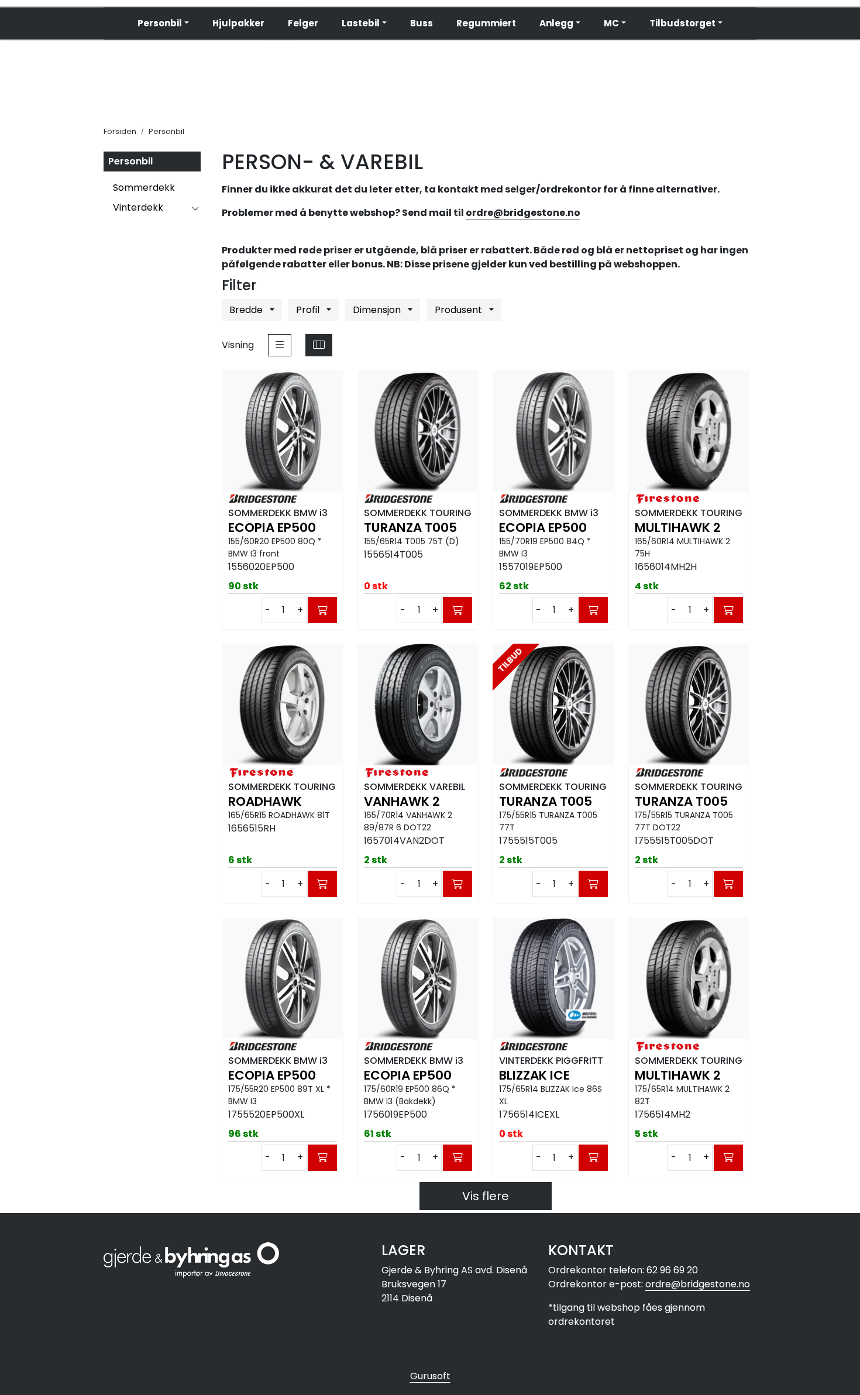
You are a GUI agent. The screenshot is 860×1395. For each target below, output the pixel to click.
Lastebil (361, 23)
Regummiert (486, 23)
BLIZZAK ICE (534, 1075)
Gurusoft (430, 1376)
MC (611, 23)
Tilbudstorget (682, 23)
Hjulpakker (238, 23)
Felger (303, 23)
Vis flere (485, 1196)
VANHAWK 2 (402, 801)
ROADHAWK (265, 801)
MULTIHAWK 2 (678, 527)
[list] (279, 345)
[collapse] (195, 208)
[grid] (318, 345)
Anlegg (556, 23)
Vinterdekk (138, 207)
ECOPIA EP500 (272, 527)
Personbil (159, 23)
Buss (421, 23)
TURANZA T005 (410, 527)
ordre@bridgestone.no (523, 212)
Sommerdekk (144, 187)
